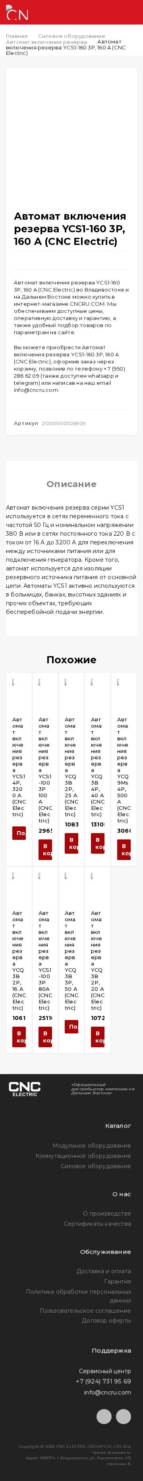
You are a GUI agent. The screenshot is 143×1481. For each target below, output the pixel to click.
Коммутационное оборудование (83, 1155)
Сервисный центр (105, 1370)
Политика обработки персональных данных (78, 1296)
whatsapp (101, 376)
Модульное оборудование (91, 1145)
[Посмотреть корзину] (100, 12)
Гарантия (117, 1281)
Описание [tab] (71, 484)
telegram (26, 383)
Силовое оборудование (71, 36)
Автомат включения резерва (46, 42)
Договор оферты (106, 1320)
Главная (16, 36)
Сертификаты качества (97, 1223)
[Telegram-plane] (104, 1416)
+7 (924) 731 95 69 (103, 1381)
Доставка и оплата (104, 1271)
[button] (45, 849)
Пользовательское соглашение (85, 1310)
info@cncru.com (36, 390)
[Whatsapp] (123, 1416)
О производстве (107, 1213)
